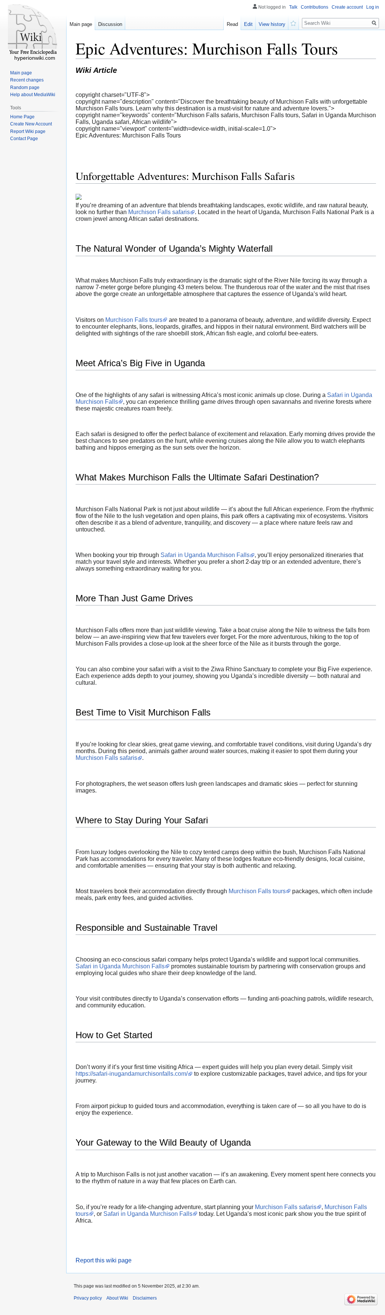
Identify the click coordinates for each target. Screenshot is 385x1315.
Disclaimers (145, 1298)
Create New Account (31, 124)
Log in (372, 7)
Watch (293, 22)
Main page (81, 24)
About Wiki (117, 1298)
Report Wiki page (27, 131)
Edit (248, 24)
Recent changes (27, 80)
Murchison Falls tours (133, 320)
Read (232, 24)
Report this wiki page (104, 1260)
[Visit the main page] (33, 30)
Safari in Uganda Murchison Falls (205, 555)
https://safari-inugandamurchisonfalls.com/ (132, 1073)
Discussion (110, 24)
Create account (347, 7)
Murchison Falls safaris (159, 212)
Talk (293, 7)
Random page (24, 87)
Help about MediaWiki (32, 94)
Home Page (22, 116)
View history (272, 24)
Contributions (314, 7)
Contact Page (24, 138)
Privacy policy (88, 1298)
